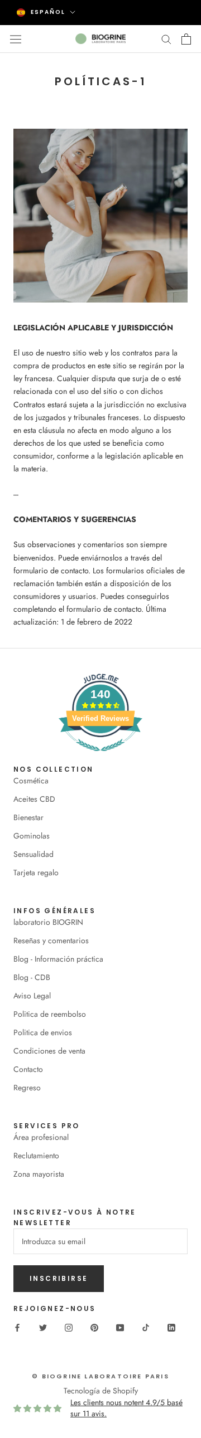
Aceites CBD (34, 799)
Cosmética (31, 780)
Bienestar (28, 817)
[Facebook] (17, 1326)
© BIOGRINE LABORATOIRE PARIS (100, 1376)
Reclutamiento (36, 1155)
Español (48, 12)
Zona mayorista (38, 1173)
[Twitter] (43, 1326)
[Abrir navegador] (15, 38)
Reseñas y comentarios (51, 940)
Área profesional (41, 1137)
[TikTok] (146, 1326)
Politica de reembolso (49, 1014)
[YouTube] (120, 1326)
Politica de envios (42, 1032)
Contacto (28, 1069)
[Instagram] (69, 1326)
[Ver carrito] (186, 39)
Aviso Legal (32, 995)
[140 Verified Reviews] (100, 757)
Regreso (27, 1087)
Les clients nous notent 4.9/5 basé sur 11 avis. (126, 1408)
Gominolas (31, 835)
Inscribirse (59, 1278)
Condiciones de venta (49, 1050)
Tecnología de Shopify (101, 1390)
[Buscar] (166, 38)
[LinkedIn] (171, 1326)
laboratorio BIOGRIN (48, 922)
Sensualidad (33, 854)
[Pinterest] (94, 1326)
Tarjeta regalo (36, 872)
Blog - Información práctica (58, 958)
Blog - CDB (31, 977)
